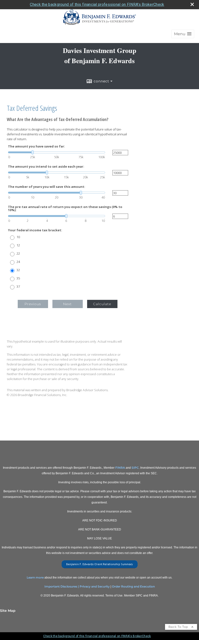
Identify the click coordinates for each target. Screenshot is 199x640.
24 (18, 261)
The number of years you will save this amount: (46, 186)
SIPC (135, 467)
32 (18, 270)
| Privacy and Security (94, 586)
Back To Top (178, 627)
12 (18, 245)
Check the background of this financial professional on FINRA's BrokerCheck (97, 4)
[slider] (56, 152)
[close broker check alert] (192, 4)
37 (18, 286)
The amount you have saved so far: (36, 146)
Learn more (35, 577)
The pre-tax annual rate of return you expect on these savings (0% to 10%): (65, 208)
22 (18, 253)
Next (67, 304)
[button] (182, 34)
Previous (33, 304)
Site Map (8, 610)
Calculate (102, 304)
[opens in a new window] (99, 568)
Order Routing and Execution (133, 586)
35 (18, 278)
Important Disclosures (60, 586)
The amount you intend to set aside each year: (46, 166)
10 (18, 237)
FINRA (120, 467)
